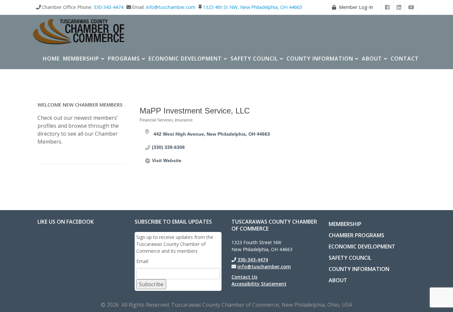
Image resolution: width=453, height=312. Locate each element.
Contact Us (244, 277)
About (372, 58)
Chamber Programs (356, 235)
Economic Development (185, 58)
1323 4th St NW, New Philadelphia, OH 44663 (252, 7)
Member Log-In (356, 7)
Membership (81, 58)
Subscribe (151, 284)
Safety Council (254, 58)
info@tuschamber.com (170, 7)
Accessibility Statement (259, 284)
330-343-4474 (108, 7)
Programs (124, 58)
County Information (320, 58)
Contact (405, 58)
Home (51, 58)
